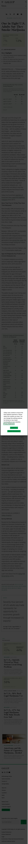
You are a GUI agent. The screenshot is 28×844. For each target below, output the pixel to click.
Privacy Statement (9, 424)
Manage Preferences (14, 431)
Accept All (14, 427)
